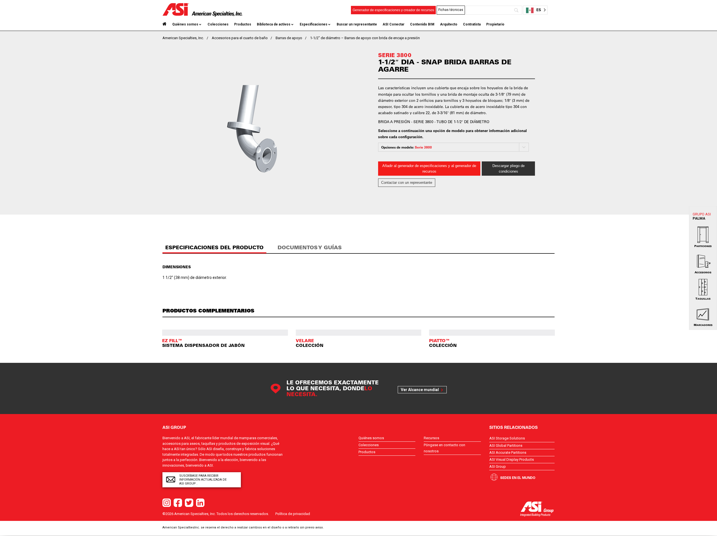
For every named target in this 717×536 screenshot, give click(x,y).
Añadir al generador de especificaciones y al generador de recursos (429, 168)
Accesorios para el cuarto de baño (240, 38)
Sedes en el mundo (517, 477)
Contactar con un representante (406, 182)
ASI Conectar (393, 24)
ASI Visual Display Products (511, 459)
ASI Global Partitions (505, 445)
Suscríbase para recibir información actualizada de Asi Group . (203, 479)
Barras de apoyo (289, 38)
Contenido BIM (422, 24)
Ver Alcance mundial (420, 389)
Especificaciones (313, 24)
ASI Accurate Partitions (507, 452)
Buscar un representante (357, 24)
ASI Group (497, 466)
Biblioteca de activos (273, 24)
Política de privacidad (292, 514)
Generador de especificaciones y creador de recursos (393, 10)
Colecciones (218, 24)
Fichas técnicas (450, 10)
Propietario (495, 24)
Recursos (431, 438)
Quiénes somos (185, 24)
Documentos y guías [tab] (310, 247)
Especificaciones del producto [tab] (214, 247)
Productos (242, 24)
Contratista (472, 24)
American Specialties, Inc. (183, 38)
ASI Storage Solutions (507, 438)
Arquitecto (448, 24)
